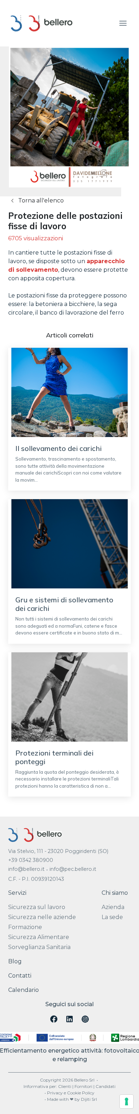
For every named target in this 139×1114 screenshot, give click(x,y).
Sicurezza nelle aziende (42, 917)
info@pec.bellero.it (73, 869)
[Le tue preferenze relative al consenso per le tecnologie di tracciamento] (126, 1101)
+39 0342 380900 (30, 860)
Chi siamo (115, 892)
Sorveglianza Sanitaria (39, 947)
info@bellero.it (26, 869)
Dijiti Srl (89, 1099)
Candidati (105, 1086)
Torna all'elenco (40, 200)
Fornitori (83, 1086)
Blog (15, 961)
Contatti (19, 975)
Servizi (17, 892)
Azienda (113, 907)
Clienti (64, 1086)
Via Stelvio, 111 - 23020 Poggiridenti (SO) (58, 851)
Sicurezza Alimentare (38, 937)
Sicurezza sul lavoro (36, 907)
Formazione (25, 927)
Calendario (23, 990)
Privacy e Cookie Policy (70, 1092)
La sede (112, 917)
